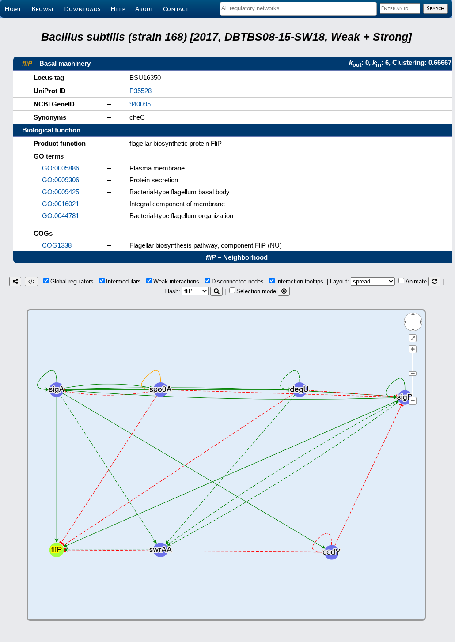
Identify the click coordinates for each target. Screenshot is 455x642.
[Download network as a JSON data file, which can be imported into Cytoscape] (31, 281)
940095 (140, 104)
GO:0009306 (60, 180)
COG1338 (57, 245)
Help (117, 8)
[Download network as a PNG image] (15, 281)
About (144, 8)
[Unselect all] (284, 291)
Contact (176, 8)
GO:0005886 (60, 168)
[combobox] (298, 9)
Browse (42, 8)
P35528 (140, 90)
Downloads (82, 8)
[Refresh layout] (434, 281)
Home (13, 8)
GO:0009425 (60, 192)
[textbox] (298, 8)
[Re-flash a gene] (216, 291)
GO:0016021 (60, 204)
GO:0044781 (60, 215)
